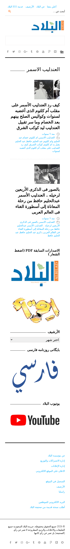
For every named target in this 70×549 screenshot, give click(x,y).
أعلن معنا (51, 6)
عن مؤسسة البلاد (56, 455)
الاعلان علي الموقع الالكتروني (50, 471)
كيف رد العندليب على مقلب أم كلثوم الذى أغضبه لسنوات (40, 148)
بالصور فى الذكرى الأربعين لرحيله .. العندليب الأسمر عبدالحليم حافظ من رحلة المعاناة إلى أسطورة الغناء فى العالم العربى (37, 200)
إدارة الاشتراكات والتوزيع (52, 460)
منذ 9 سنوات (48, 133)
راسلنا (62, 491)
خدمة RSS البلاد (15, 6)
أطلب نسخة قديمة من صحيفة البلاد (47, 507)
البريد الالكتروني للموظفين (52, 502)
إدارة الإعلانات (58, 465)
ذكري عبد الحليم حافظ (31, 232)
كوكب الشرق (36, 144)
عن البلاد (40, 6)
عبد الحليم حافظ (34, 141)
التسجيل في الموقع (55, 481)
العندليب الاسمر (47, 137)
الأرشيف (29, 6)
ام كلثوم (34, 137)
